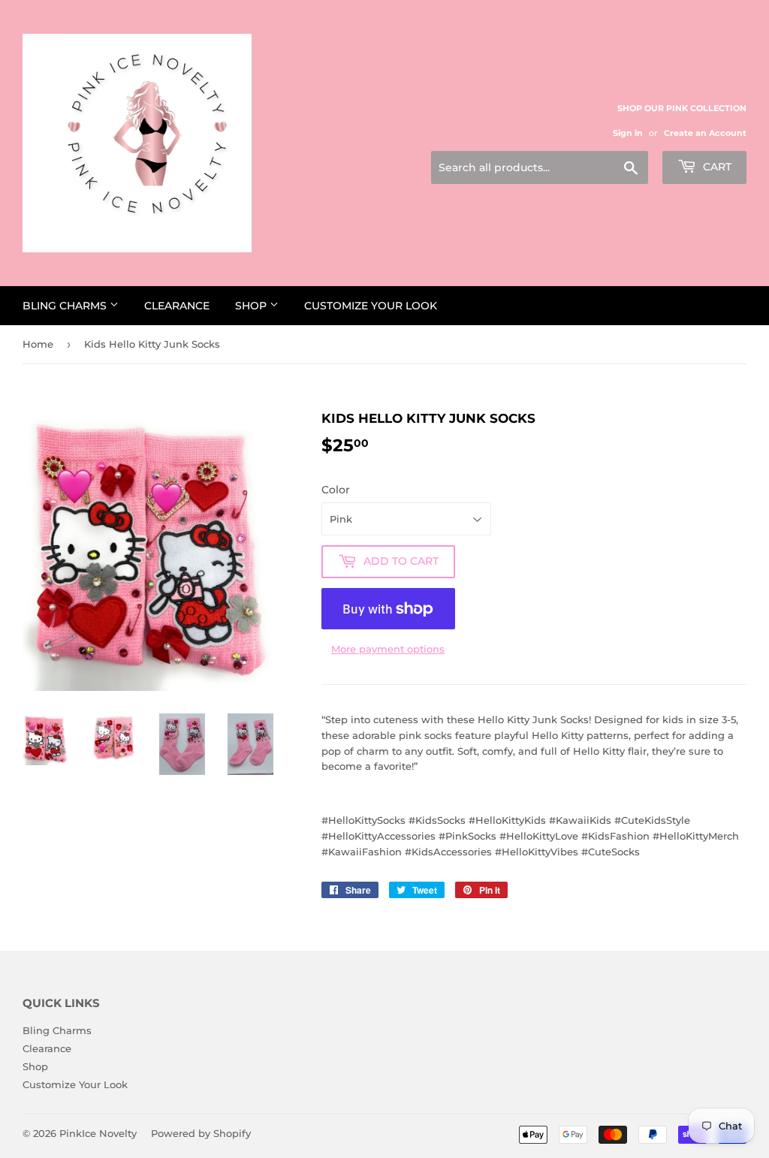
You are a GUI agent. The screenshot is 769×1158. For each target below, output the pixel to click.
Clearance (177, 305)
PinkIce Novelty (98, 1133)
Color (335, 489)
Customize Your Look (370, 305)
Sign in (628, 133)
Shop (252, 305)
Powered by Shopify (201, 1133)
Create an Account (705, 133)
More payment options (388, 649)
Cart (715, 166)
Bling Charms (66, 305)
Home (38, 344)
